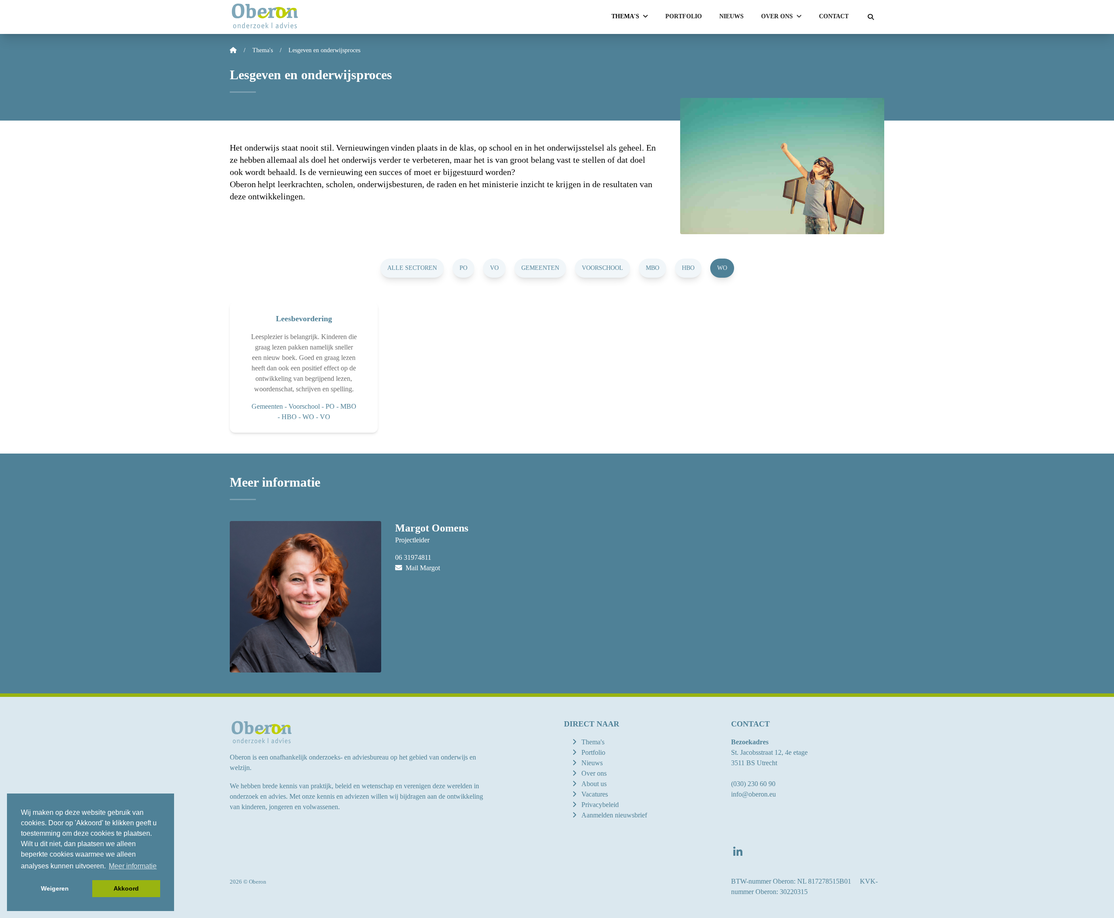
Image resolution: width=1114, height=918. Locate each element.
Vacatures (594, 794)
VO (494, 268)
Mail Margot (422, 568)
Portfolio (683, 16)
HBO (688, 268)
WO (722, 268)
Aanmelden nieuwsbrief (614, 815)
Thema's (592, 742)
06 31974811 (413, 557)
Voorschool (602, 268)
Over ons (594, 773)
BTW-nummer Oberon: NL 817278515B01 (791, 881)
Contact (834, 16)
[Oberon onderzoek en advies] (265, 17)
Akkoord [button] (126, 888)
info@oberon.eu (753, 794)
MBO (652, 268)
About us (594, 783)
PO (463, 268)
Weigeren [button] (55, 888)
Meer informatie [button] (133, 866)
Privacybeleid (600, 804)
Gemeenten (540, 268)
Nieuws (731, 16)
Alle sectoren (412, 268)
